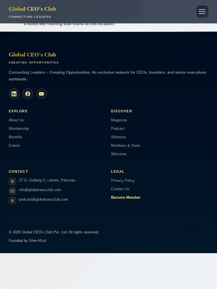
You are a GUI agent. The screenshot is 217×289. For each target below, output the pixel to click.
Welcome (118, 154)
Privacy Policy (123, 180)
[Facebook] (27, 93)
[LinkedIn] (14, 93)
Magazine (119, 120)
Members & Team (125, 145)
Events (14, 145)
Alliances (118, 137)
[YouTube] (41, 93)
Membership (19, 128)
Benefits (15, 137)
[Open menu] (202, 11)
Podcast (118, 128)
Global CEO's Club (32, 12)
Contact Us (120, 189)
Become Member (125, 197)
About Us (16, 120)
